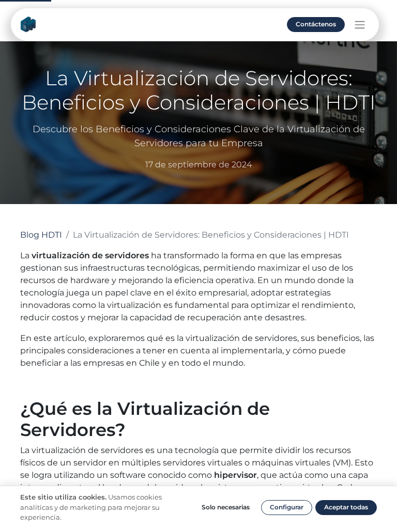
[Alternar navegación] (360, 24)
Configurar (286, 507)
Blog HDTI (41, 235)
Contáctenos (316, 24)
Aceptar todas (346, 507)
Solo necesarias (226, 507)
